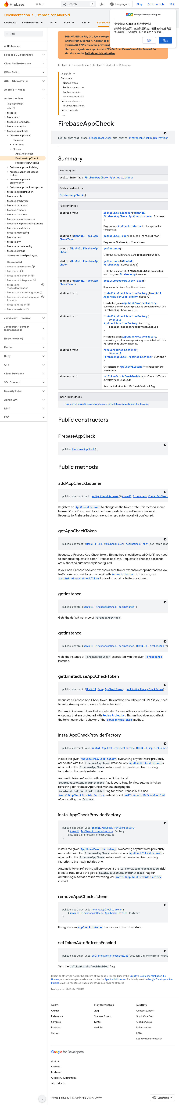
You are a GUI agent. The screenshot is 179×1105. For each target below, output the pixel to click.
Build (67, 22)
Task (89, 236)
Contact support (145, 1010)
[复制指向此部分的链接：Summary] (86, 159)
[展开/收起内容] (74, 73)
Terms (54, 1097)
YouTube (98, 1027)
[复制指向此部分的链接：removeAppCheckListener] (112, 897)
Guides (55, 1010)
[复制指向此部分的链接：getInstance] (84, 594)
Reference (103, 22)
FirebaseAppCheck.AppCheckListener (109, 177)
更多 (38, 4)
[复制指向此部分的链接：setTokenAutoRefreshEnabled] (119, 943)
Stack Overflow (144, 1016)
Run (83, 22)
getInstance (111, 248)
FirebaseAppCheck (100, 137)
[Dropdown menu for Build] (74, 22)
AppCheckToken (114, 544)
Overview (10, 22)
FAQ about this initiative (100, 53)
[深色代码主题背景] (165, 133)
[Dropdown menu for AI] (57, 22)
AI (51, 22)
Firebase (62, 65)
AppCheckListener (129, 226)
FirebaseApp (111, 264)
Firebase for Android (52, 15)
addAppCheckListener (117, 212)
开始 (165, 40)
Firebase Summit (103, 1016)
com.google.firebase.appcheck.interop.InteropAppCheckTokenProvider (109, 404)
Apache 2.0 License (115, 979)
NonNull (140, 212)
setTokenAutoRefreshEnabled (122, 376)
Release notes (144, 1027)
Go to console (156, 4)
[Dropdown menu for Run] (90, 22)
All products (58, 1083)
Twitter (97, 1021)
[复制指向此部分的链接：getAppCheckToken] (100, 531)
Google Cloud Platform (64, 1077)
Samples (56, 1021)
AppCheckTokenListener (145, 763)
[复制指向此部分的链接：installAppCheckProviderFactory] (124, 735)
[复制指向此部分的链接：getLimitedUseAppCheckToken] (122, 677)
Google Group (144, 1021)
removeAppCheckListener (120, 349)
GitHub (55, 1033)
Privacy (65, 1097)
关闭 (149, 40)
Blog (139, 4)
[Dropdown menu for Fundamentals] (43, 22)
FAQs (139, 1033)
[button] (20, 54)
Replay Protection (123, 574)
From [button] (106, 404)
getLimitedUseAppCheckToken (123, 280)
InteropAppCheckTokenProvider (148, 137)
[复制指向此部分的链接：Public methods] (101, 467)
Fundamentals (30, 22)
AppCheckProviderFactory (120, 296)
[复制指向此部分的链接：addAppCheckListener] (105, 484)
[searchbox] (23, 34)
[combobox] (78, 4)
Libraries (55, 1027)
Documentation (17, 15)
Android (55, 1061)
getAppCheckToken (115, 236)
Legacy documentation (149, 1038)
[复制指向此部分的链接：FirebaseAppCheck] (98, 437)
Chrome (55, 1066)
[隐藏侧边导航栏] (42, 1098)
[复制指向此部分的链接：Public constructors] (111, 420)
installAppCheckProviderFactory (125, 293)
